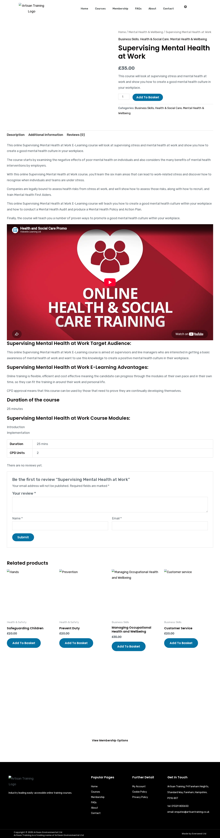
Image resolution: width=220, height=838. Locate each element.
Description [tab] (16, 135)
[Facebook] (18, 804)
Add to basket (147, 97)
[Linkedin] (11, 804)
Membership (120, 8)
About (152, 8)
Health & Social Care (154, 39)
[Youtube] (33, 804)
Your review (24, 493)
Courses (100, 8)
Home (84, 8)
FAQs (138, 8)
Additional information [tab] (45, 135)
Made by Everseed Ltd (194, 833)
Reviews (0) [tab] (76, 135)
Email (117, 518)
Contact (168, 8)
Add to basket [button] (23, 643)
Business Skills (128, 39)
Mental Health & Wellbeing (146, 32)
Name (17, 518)
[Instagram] (26, 804)
